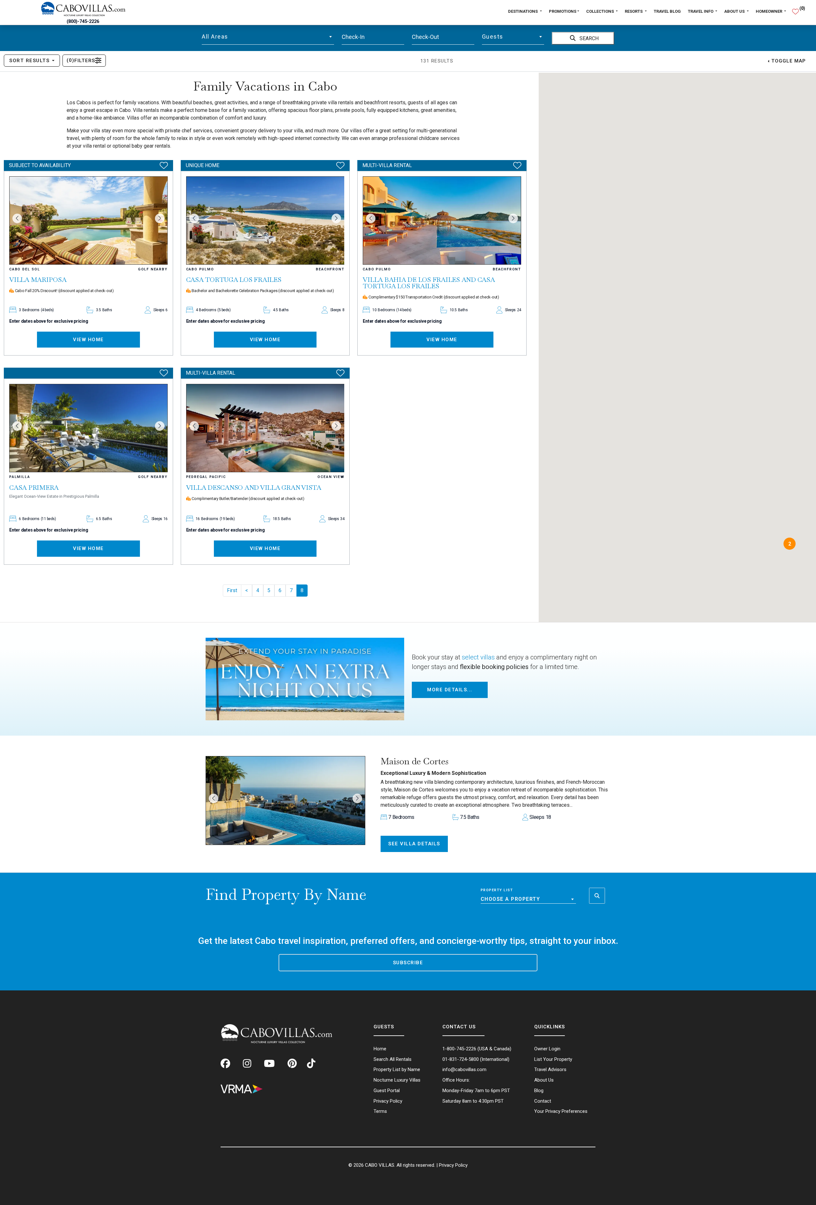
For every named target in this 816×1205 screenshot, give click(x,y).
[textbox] (268, 36)
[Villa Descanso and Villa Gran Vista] (265, 428)
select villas (478, 657)
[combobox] (268, 36)
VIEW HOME (88, 339)
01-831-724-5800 (460, 1059)
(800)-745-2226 (83, 21)
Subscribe (408, 963)
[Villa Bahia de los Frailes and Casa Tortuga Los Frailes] (442, 220)
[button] (17, 218)
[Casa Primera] (88, 428)
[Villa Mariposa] (88, 220)
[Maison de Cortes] (285, 800)
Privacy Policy (453, 1165)
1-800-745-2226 (459, 1049)
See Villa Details (414, 844)
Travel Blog (667, 11)
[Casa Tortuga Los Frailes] (265, 220)
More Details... (449, 690)
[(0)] (795, 9)
